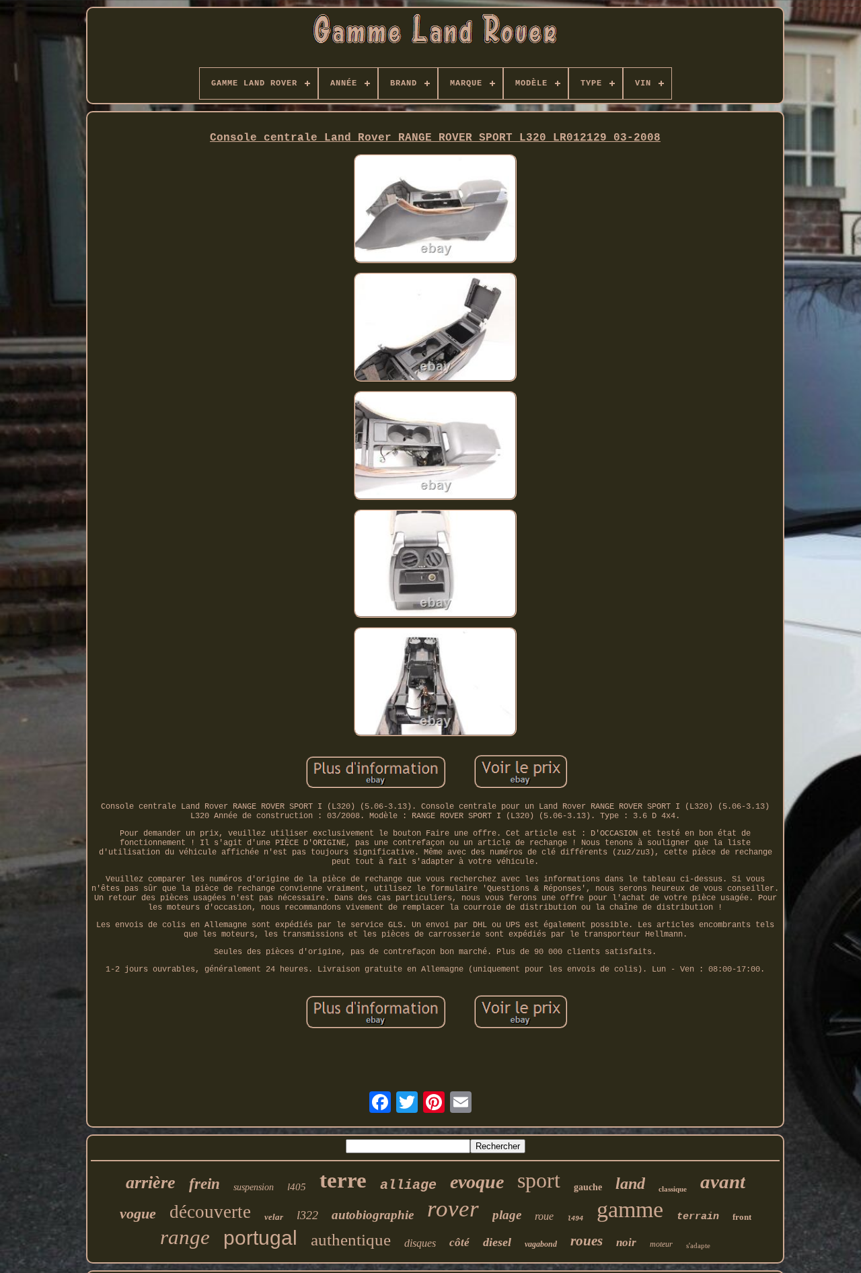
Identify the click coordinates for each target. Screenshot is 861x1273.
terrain (698, 1217)
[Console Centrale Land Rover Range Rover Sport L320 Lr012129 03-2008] (435, 210)
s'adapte (698, 1245)
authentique (351, 1240)
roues (586, 1241)
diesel (497, 1242)
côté (459, 1242)
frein (204, 1183)
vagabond (541, 1244)
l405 (296, 1186)
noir (626, 1242)
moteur (661, 1244)
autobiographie (373, 1215)
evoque (477, 1181)
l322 (307, 1215)
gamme (630, 1209)
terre (343, 1180)
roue (544, 1216)
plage (506, 1215)
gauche (588, 1187)
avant (722, 1181)
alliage (408, 1185)
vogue (138, 1213)
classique (673, 1189)
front (742, 1217)
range (185, 1237)
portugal (260, 1238)
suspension (253, 1187)
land (630, 1183)
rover (453, 1209)
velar (273, 1217)
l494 (575, 1219)
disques (420, 1243)
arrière (151, 1182)
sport (538, 1180)
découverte (210, 1212)
